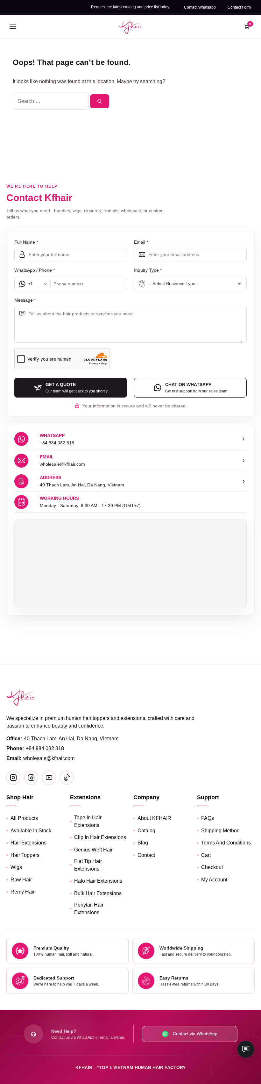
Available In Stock (31, 830)
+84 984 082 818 (45, 748)
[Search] (99, 101)
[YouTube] (49, 778)
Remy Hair (23, 891)
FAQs (207, 818)
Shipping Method (220, 830)
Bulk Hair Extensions (98, 893)
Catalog (146, 830)
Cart (206, 855)
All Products (24, 818)
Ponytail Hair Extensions (88, 908)
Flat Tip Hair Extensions (88, 865)
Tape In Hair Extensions (88, 821)
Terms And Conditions (226, 842)
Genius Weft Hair (93, 849)
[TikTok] (67, 778)
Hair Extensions (28, 842)
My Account (214, 879)
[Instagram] (13, 778)
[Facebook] (31, 778)
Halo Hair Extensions (98, 881)
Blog (143, 842)
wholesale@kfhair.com (48, 758)
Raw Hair (21, 879)
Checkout (212, 867)
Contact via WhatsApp (195, 1033)
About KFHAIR (154, 818)
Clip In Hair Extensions (100, 837)
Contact (146, 855)
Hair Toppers (25, 855)
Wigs (16, 867)
